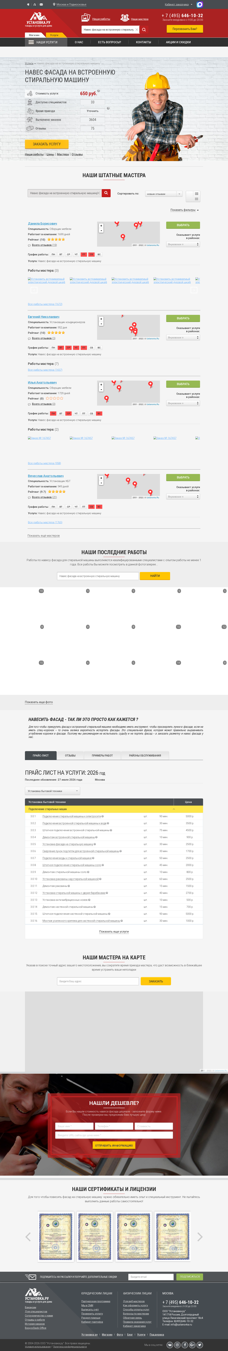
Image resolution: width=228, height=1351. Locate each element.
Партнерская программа (95, 1301)
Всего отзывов (44, 245)
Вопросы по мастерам (136, 1313)
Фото (120, 1334)
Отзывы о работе (35, 1319)
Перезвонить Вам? (185, 29)
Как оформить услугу (135, 1305)
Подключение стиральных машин (47, 809)
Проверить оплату (92, 1313)
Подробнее (12, 617)
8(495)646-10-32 (183, 1321)
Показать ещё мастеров (44, 535)
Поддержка (157, 1334)
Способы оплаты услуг (136, 1309)
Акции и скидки (178, 42)
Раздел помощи (90, 1317)
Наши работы (101, 19)
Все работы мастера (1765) (45, 522)
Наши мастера (139, 19)
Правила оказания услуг (137, 1321)
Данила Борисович (42, 223)
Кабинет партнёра (92, 1321)
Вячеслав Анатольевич (46, 476)
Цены (50, 154)
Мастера (63, 154)
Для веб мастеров (134, 1301)
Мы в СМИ (87, 1305)
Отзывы (77, 154)
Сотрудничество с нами (39, 1315)
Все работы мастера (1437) (45, 369)
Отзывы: (41, 128)
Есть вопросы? (109, 42)
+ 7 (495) (182, 15)
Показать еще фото (39, 702)
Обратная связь (132, 1317)
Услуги (29, 63)
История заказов (35, 1323)
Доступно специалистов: (51, 102)
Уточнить (93, 111)
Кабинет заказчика (177, 4)
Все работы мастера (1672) (45, 304)
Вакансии (30, 1307)
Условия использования (38, 1346)
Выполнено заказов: (48, 119)
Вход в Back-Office (35, 1328)
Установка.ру (89, 1334)
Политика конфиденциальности (70, 1346)
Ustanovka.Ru (153, 245)
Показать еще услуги (114, 931)
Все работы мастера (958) (44, 463)
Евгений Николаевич (43, 317)
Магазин (34, 35)
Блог (130, 1334)
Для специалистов (36, 1311)
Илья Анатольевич (42, 382)
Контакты (143, 42)
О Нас (79, 42)
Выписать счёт (90, 1309)
